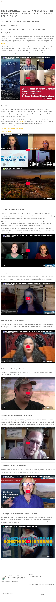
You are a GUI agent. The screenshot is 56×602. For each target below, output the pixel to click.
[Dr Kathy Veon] (2, 1)
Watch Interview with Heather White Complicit (12, 128)
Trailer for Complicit (6, 131)
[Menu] (53, 1)
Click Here (42, 594)
